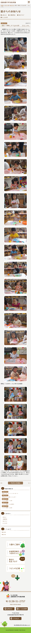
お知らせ (4, 517)
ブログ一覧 (6, 5)
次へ (29, 483)
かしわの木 (5, 523)
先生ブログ (12, 5)
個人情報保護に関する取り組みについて (22, 625)
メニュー (28, 2)
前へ (2, 483)
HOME (2, 5)
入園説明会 (5, 519)
